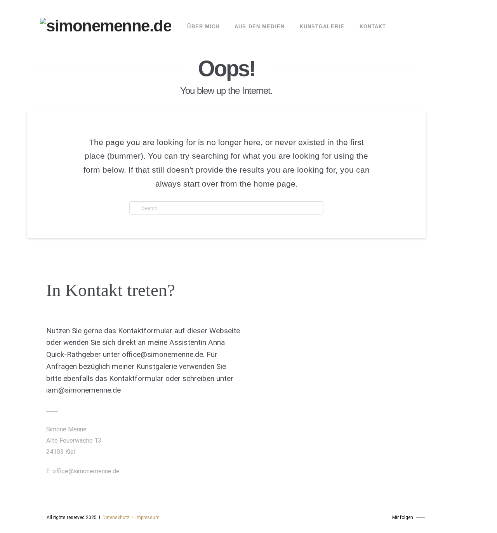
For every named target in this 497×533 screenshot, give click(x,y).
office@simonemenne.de (86, 471)
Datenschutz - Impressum (131, 517)
